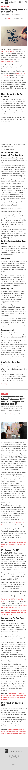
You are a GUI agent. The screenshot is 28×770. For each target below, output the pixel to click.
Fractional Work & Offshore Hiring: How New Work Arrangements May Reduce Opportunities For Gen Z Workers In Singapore (14, 696)
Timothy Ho (10, 18)
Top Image (4, 384)
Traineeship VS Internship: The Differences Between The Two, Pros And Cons (13, 544)
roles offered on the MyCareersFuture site (12, 524)
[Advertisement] (14, 133)
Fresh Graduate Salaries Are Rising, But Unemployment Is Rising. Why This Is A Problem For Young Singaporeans (13, 731)
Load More (14, 743)
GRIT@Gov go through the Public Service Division (14, 606)
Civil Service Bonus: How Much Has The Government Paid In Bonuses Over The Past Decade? (13, 612)
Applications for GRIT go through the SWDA (12, 600)
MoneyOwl (11, 51)
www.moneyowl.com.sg (8, 61)
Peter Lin (9, 414)
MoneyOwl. (4, 51)
